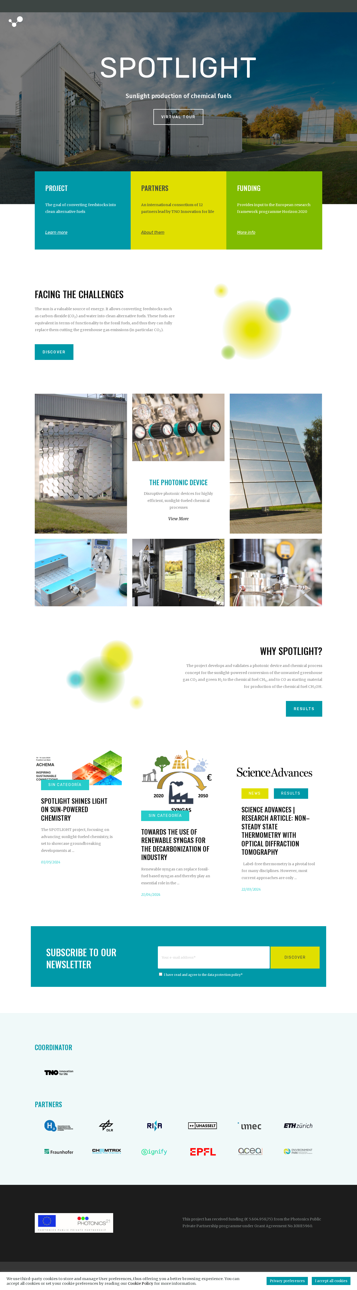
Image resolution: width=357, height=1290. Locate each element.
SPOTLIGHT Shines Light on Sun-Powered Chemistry (74, 809)
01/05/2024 (51, 862)
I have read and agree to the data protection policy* (203, 975)
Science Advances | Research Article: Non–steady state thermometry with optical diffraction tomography (275, 831)
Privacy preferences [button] (287, 1281)
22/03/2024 (251, 889)
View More (178, 518)
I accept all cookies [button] (331, 1281)
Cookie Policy (140, 1283)
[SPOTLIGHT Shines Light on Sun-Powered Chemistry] (78, 767)
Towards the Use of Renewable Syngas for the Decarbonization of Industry (175, 844)
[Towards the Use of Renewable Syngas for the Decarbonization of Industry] (178, 783)
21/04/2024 (151, 894)
